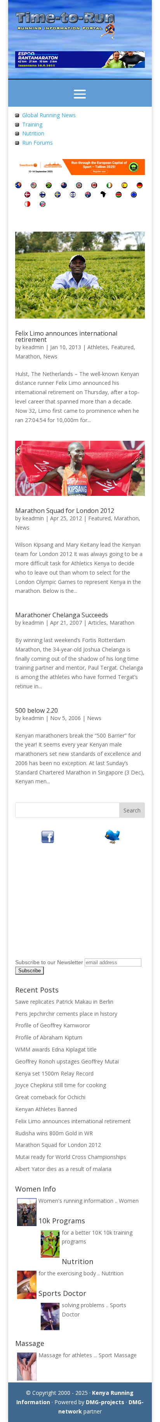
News (50, 356)
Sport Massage (118, 1355)
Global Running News (49, 115)
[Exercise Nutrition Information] (17, 133)
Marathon (27, 356)
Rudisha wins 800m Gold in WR (54, 1133)
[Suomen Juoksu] (42, 195)
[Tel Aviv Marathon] (73, 195)
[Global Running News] (17, 115)
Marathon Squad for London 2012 (64, 510)
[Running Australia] (88, 195)
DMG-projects (105, 1402)
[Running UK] (79, 186)
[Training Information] (17, 124)
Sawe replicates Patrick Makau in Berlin (64, 1001)
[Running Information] (18, 186)
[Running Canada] (94, 186)
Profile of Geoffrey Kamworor (52, 1025)
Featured (122, 347)
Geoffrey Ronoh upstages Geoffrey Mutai (67, 1061)
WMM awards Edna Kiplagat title (56, 1049)
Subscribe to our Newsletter (49, 962)
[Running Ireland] (109, 186)
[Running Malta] (27, 204)
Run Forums (37, 142)
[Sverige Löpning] (58, 195)
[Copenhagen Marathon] (27, 195)
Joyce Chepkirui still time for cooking (60, 1085)
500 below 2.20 (36, 710)
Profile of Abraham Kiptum (48, 1037)
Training (32, 124)
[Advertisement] (63, 907)
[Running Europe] (134, 195)
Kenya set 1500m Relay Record (54, 1073)
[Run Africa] (103, 195)
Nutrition (33, 133)
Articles (97, 622)
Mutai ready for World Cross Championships (70, 1156)
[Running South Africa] (49, 186)
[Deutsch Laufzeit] (140, 186)
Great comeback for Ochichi (50, 1097)
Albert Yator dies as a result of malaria (63, 1169)
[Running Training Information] (17, 142)
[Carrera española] (124, 186)
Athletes (97, 347)
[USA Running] (34, 186)
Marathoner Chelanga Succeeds (61, 615)
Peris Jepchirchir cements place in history (66, 1013)
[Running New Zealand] (64, 186)
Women (129, 1200)
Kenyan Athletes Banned (46, 1109)
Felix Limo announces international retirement (66, 336)
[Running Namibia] (42, 204)
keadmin (33, 347)
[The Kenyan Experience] (119, 195)
